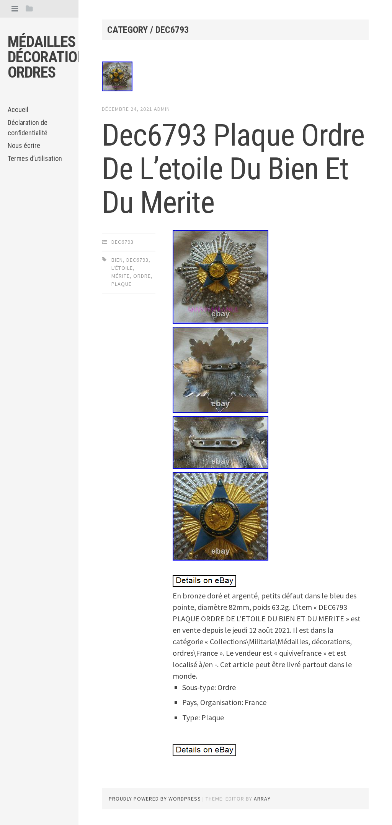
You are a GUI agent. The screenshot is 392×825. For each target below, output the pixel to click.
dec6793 (122, 241)
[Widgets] (29, 8)
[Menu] (14, 8)
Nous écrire (24, 145)
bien (117, 259)
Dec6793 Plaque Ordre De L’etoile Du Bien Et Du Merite (233, 168)
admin (162, 108)
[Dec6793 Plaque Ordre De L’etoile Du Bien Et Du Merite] (235, 78)
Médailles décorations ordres (50, 57)
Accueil (18, 109)
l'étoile (122, 267)
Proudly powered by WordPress (155, 798)
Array (262, 798)
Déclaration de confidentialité (27, 127)
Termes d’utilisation (35, 158)
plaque (121, 283)
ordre (142, 275)
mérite (120, 275)
